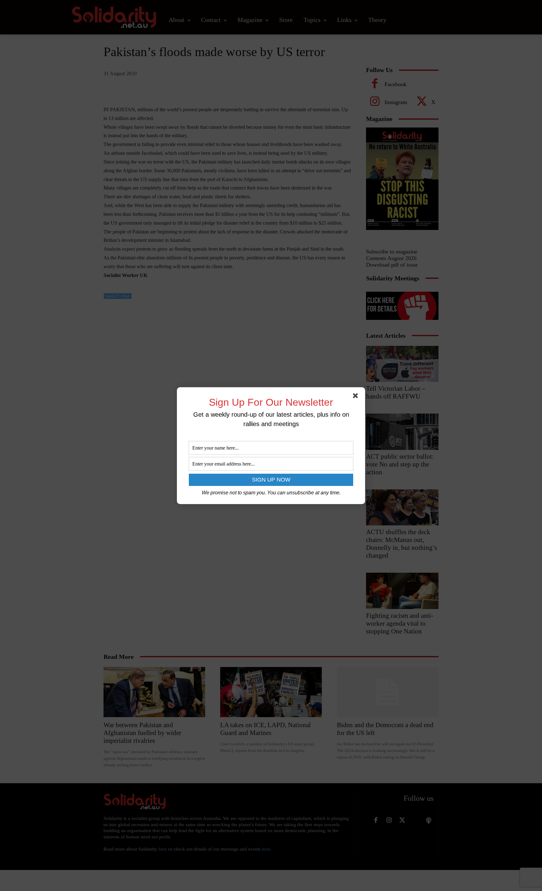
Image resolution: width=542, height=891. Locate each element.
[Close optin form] (356, 397)
